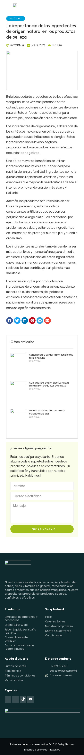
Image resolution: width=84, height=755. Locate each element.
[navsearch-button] (78, 5)
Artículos (15, 18)
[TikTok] (23, 699)
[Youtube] (30, 699)
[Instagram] (15, 699)
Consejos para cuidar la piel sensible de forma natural (51, 356)
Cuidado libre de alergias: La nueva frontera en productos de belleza (49, 384)
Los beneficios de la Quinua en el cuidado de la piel (47, 412)
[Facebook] (8, 699)
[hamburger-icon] (68, 4)
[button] (9, 320)
